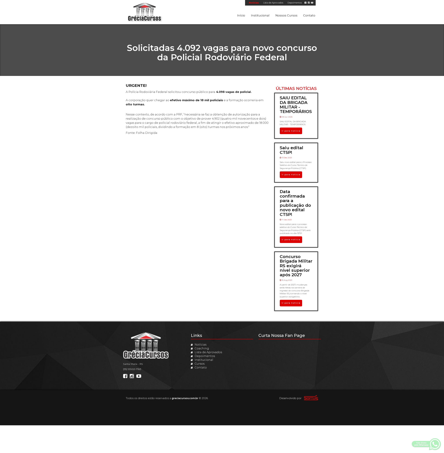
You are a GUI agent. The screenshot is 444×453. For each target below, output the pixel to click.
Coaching (202, 348)
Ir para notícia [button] (291, 131)
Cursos (199, 363)
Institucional (260, 15)
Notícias (254, 2)
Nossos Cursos (286, 15)
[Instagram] (308, 3)
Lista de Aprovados (273, 2)
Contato (309, 15)
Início (241, 15)
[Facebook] (305, 3)
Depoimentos (295, 2)
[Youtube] (312, 3)
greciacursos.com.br (185, 398)
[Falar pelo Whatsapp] (426, 444)
